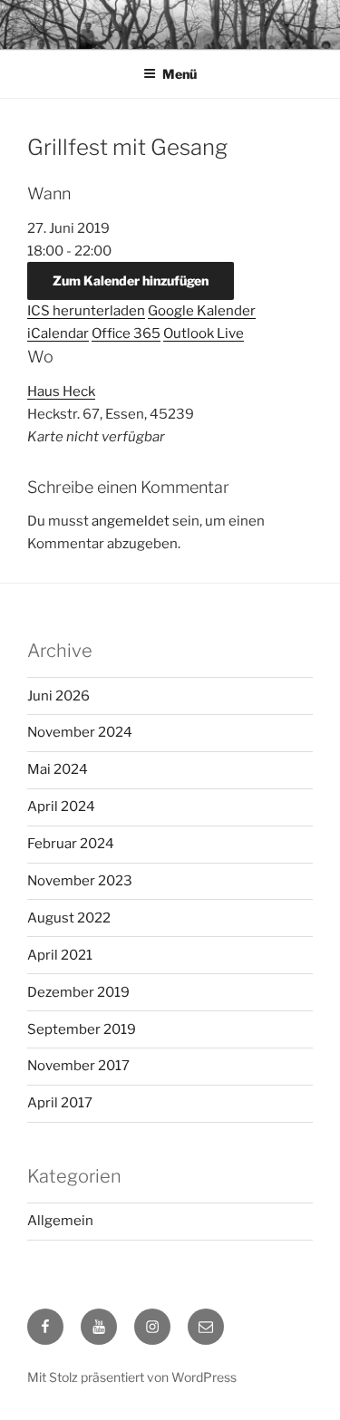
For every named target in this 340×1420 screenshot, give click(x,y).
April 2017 (59, 1103)
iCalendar (58, 333)
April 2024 (61, 806)
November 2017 (78, 1066)
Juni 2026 (58, 696)
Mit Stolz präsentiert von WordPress (132, 1377)
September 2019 (81, 1029)
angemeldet (131, 521)
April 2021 (59, 955)
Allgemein (60, 1220)
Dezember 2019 (78, 992)
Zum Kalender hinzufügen (131, 280)
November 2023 (79, 881)
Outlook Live (203, 333)
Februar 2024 (70, 844)
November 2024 (79, 732)
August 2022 (69, 918)
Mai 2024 (57, 769)
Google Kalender (202, 311)
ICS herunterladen (86, 311)
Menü (179, 74)
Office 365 (126, 333)
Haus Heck (61, 391)
